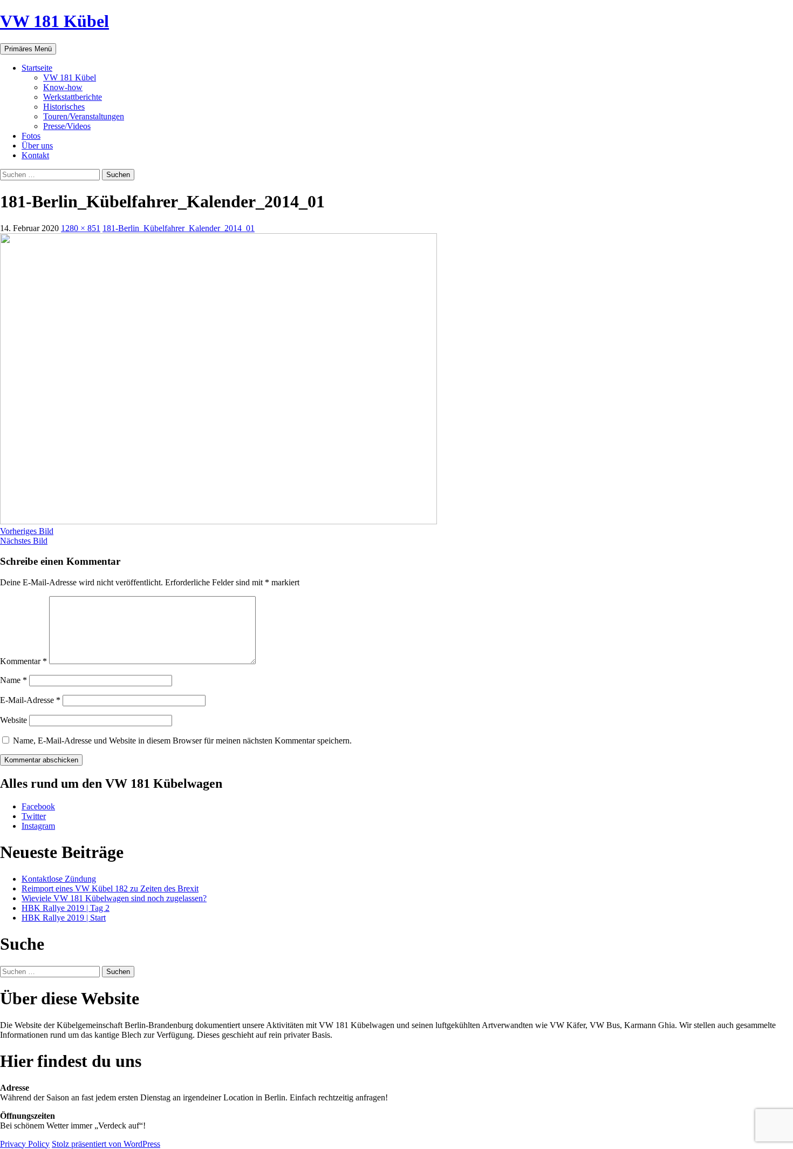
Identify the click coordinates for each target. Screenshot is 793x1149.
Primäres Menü (28, 49)
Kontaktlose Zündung (59, 878)
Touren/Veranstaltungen (83, 116)
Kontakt (35, 155)
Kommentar (23, 661)
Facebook (38, 806)
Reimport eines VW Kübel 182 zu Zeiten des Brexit (110, 888)
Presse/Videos (67, 126)
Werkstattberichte (72, 97)
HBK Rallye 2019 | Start (64, 917)
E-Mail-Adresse (30, 700)
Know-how (63, 87)
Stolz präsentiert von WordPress (106, 1143)
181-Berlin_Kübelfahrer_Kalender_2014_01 (178, 228)
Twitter (34, 816)
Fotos (31, 135)
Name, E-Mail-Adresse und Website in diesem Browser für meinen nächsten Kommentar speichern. (182, 740)
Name (13, 680)
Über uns (37, 145)
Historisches (64, 106)
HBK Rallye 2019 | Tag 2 (66, 908)
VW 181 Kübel (54, 21)
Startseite (37, 67)
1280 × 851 (80, 228)
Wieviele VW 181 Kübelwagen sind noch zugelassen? (114, 898)
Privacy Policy (25, 1143)
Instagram (38, 825)
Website (13, 720)
